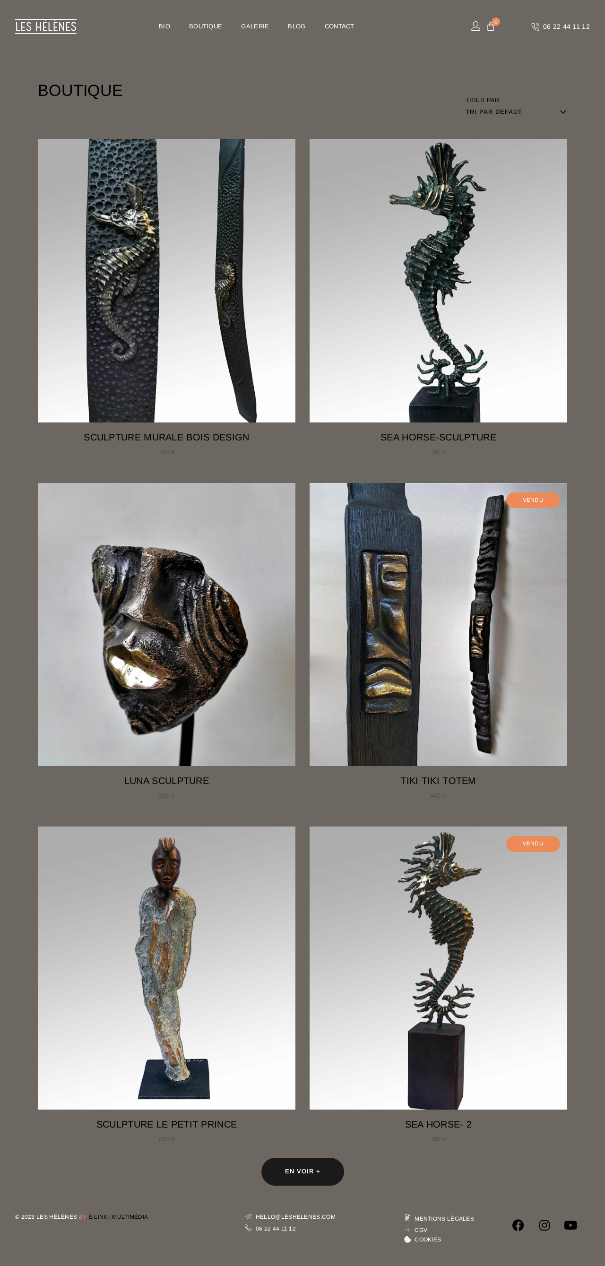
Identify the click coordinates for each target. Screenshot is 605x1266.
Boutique (205, 26)
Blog (296, 26)
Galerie (255, 26)
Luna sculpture (166, 780)
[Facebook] (518, 1225)
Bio (164, 26)
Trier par (483, 99)
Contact (339, 26)
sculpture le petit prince (166, 1124)
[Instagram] (544, 1225)
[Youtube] (570, 1225)
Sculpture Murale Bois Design (166, 437)
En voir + (302, 1171)
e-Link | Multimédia (118, 1217)
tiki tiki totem (438, 780)
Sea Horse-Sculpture (438, 437)
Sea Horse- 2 (438, 1124)
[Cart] (490, 27)
